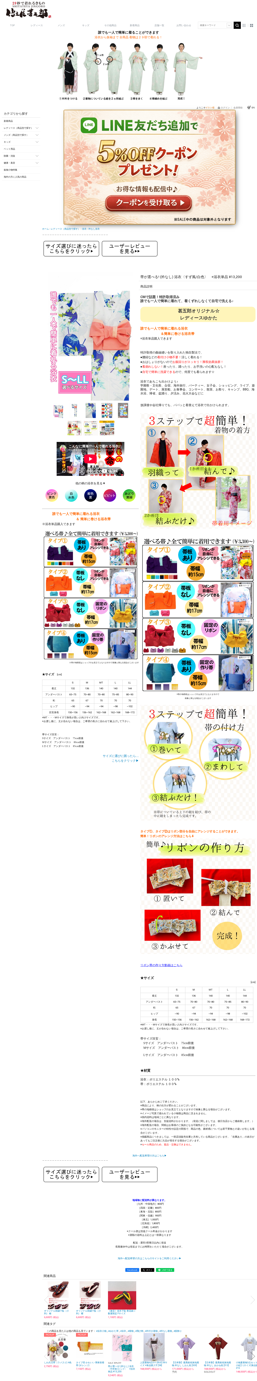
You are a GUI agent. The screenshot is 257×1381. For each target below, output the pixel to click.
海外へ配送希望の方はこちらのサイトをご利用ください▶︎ (149, 1258)
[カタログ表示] (251, 25)
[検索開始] (237, 25)
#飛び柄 (139, 1331)
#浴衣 (123, 1331)
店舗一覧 (159, 25)
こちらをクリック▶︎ (125, 760)
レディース (37, 25)
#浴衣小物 (101, 1331)
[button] (52, 336)
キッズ (85, 25)
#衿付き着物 (151, 1331)
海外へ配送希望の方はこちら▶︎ (149, 1155)
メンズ (61, 25)
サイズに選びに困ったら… (121, 756)
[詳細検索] (229, 25)
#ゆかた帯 (113, 1331)
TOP (12, 25)
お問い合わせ (183, 25)
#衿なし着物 (165, 1331)
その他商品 (110, 25)
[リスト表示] (244, 25)
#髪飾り (178, 1331)
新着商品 (135, 25)
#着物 (131, 1331)
